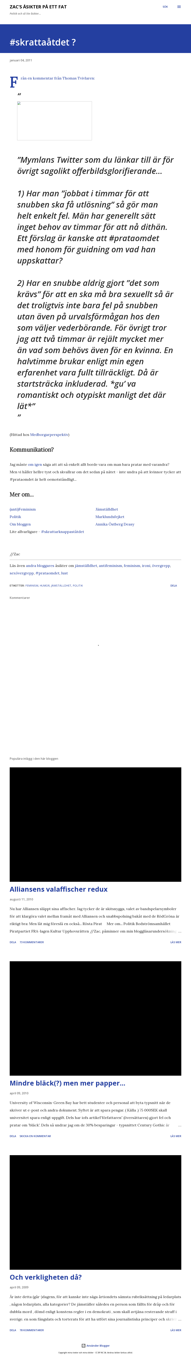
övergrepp (161, 565)
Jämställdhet (107, 509)
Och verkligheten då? (46, 1277)
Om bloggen (20, 524)
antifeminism (110, 565)
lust (64, 573)
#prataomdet (47, 573)
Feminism (31, 585)
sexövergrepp (22, 573)
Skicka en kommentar (35, 1136)
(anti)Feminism (23, 509)
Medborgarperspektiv (49, 434)
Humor (45, 585)
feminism (132, 565)
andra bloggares (40, 565)
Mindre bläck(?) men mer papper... (67, 1083)
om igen (35, 464)
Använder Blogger (98, 1345)
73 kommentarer (32, 942)
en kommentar (40, 78)
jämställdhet (86, 565)
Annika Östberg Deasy (115, 524)
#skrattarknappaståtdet (62, 531)
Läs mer (175, 942)
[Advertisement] (95, 724)
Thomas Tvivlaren (78, 78)
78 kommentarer (32, 1330)
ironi (146, 565)
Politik (15, 516)
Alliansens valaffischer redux (59, 889)
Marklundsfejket (110, 516)
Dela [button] (173, 585)
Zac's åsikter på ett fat (38, 7)
